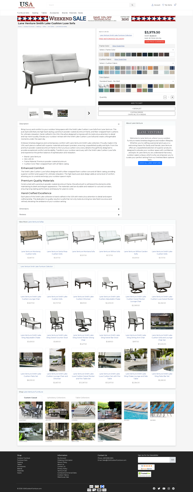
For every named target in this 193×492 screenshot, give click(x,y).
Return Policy (62, 462)
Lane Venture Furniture (33, 392)
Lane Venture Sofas (36, 222)
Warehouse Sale (63, 477)
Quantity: (103, 97)
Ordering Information (64, 460)
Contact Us (61, 466)
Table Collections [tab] (82, 398)
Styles (80, 13)
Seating (35, 13)
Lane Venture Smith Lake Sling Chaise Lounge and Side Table (136, 376)
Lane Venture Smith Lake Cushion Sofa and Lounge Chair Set (162, 337)
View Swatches (118, 46)
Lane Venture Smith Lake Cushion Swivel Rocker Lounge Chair (136, 299)
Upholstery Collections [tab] (56, 398)
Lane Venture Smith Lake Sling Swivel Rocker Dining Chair (83, 337)
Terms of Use (62, 471)
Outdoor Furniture (23, 458)
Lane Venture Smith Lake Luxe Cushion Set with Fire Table (109, 376)
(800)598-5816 (108, 458)
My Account (61, 458)
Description (24, 124)
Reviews (22, 214)
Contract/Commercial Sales (67, 473)
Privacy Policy (62, 469)
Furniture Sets (23, 13)
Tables (44, 13)
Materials (72, 13)
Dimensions (24, 209)
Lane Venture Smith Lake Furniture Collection (116, 35)
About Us (60, 464)
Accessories (54, 13)
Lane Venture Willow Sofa (109, 251)
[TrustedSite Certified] (144, 474)
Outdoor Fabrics (63, 475)
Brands (65, 13)
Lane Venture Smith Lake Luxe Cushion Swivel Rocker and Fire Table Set (83, 376)
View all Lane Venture (150, 163)
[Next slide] (89, 113)
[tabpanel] (96, 423)
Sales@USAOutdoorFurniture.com (114, 460)
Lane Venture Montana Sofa (83, 251)
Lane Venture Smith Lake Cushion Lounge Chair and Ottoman (57, 376)
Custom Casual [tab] (30, 398)
